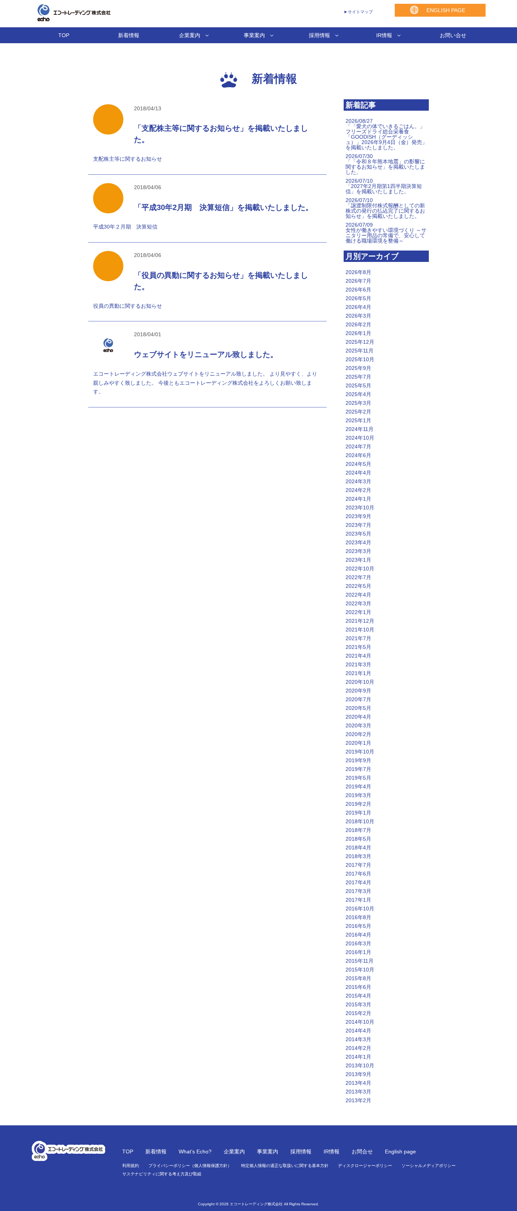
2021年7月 (358, 638)
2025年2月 (358, 412)
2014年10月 (360, 1022)
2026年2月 (358, 324)
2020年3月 (358, 725)
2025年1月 (358, 420)
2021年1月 (358, 673)
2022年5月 (358, 586)
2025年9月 (358, 368)
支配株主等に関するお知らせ (127, 159)
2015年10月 (360, 970)
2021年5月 (358, 647)
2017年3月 (358, 891)
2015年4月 (358, 996)
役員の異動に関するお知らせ (127, 306)
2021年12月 (360, 621)
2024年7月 (358, 446)
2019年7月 (358, 769)
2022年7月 (358, 577)
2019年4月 (358, 786)
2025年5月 (358, 385)
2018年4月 (358, 847)
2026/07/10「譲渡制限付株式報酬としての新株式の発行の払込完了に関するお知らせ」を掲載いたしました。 (385, 208)
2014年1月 (358, 1057)
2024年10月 (360, 438)
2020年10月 (360, 682)
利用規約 (130, 1165)
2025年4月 (358, 394)
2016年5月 (358, 926)
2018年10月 (360, 821)
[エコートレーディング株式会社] (71, 19)
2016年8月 (358, 917)
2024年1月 (358, 499)
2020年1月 (358, 743)
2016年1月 (358, 952)
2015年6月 (358, 987)
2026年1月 (358, 333)
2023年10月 (360, 507)
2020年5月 (358, 708)
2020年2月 (358, 734)
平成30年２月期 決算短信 (125, 227)
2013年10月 (360, 1065)
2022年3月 (358, 603)
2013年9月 (358, 1074)
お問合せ (362, 1151)
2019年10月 (360, 752)
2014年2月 (358, 1048)
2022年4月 (358, 595)
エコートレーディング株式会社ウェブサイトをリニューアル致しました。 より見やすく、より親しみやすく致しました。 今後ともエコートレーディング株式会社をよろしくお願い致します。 (205, 383)
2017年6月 (358, 874)
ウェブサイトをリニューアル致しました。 (206, 354)
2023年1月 (358, 560)
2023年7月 (358, 525)
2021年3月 (358, 664)
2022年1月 (358, 612)
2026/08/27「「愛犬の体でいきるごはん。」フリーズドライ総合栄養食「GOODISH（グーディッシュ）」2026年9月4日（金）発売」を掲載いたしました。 (386, 134)
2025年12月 (360, 342)
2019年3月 (358, 795)
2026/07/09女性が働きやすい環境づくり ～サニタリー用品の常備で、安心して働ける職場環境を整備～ (386, 233)
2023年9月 (358, 516)
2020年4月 (358, 717)
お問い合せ (453, 35)
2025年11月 (360, 351)
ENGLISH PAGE (446, 10)
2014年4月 (358, 1031)
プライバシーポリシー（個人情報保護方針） (190, 1165)
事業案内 (254, 35)
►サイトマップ (358, 11)
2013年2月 (358, 1100)
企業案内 (189, 35)
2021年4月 (358, 656)
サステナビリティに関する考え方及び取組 (161, 1174)
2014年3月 (358, 1039)
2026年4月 (358, 307)
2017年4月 (358, 882)
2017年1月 (358, 900)
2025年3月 (358, 403)
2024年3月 (358, 481)
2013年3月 (358, 1092)
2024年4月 (358, 473)
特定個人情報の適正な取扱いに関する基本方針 (285, 1165)
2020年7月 (358, 699)
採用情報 (319, 35)
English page (400, 1151)
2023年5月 (358, 534)
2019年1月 (358, 813)
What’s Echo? (195, 1151)
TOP (63, 35)
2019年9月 (358, 760)
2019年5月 (358, 778)
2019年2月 (358, 804)
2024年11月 (360, 429)
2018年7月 (358, 830)
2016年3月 (358, 943)
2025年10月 (360, 359)
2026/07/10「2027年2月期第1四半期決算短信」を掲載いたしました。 (384, 186)
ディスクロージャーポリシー (365, 1165)
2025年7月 (358, 377)
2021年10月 (360, 630)
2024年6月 (358, 455)
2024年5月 (358, 464)
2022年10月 (360, 569)
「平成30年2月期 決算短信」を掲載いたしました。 (223, 207)
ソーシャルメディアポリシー (429, 1165)
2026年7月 (358, 281)
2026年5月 (358, 298)
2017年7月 (358, 865)
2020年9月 (358, 691)
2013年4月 (358, 1083)
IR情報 (384, 35)
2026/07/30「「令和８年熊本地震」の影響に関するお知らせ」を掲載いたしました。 (385, 164)
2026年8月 (358, 272)
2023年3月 (358, 551)
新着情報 (128, 35)
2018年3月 (358, 856)
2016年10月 (360, 909)
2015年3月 (358, 1004)
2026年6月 (358, 290)
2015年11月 (360, 961)
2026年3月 (358, 316)
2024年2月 (358, 490)
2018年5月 (358, 839)
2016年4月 (358, 935)
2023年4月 (358, 542)
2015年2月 (358, 1013)
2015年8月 (358, 978)
